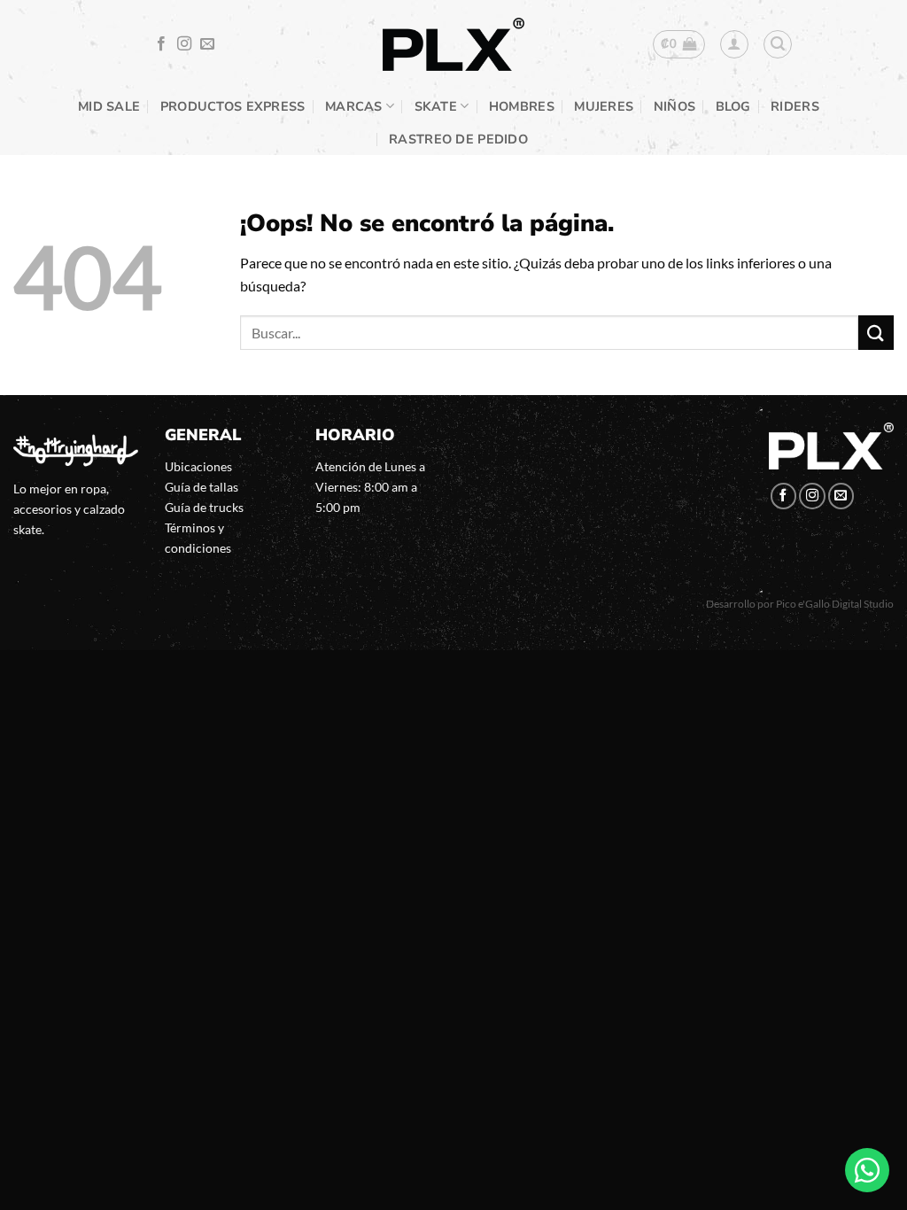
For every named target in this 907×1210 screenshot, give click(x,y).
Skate (436, 106)
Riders (795, 106)
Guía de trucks (204, 507)
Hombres (521, 106)
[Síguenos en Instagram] (184, 44)
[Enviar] (876, 332)
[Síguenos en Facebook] (161, 44)
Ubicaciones (198, 466)
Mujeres (603, 106)
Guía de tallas (201, 486)
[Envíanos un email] (207, 44)
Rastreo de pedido (458, 139)
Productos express (233, 106)
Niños (674, 106)
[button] (679, 44)
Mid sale (109, 106)
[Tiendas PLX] (453, 45)
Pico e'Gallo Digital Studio (835, 603)
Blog (733, 106)
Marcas (354, 106)
